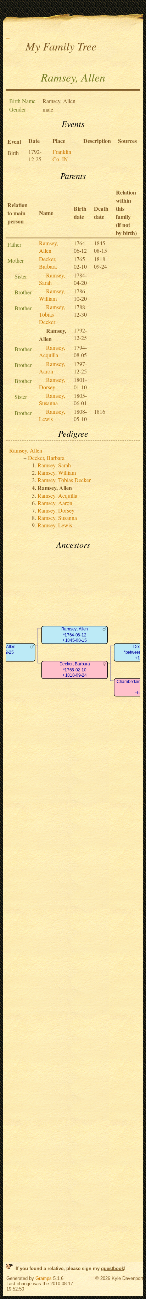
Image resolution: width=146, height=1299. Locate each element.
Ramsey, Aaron (52, 367)
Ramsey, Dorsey (52, 383)
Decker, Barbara (48, 262)
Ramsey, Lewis (52, 415)
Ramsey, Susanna (52, 399)
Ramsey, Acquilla (52, 351)
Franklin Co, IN (61, 155)
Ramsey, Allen (48, 246)
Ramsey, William (52, 294)
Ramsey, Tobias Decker (52, 314)
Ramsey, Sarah (54, 465)
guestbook (112, 1268)
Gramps (43, 1278)
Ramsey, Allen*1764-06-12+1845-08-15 (74, 635)
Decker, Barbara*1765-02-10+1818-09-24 (75, 670)
